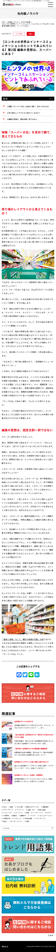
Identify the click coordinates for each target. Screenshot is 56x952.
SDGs (5, 807)
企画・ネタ (31, 810)
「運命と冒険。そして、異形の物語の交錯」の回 (23, 639)
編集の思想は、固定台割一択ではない (22, 119)
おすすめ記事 (25, 22)
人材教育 (6, 815)
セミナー (49, 813)
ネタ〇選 (20, 807)
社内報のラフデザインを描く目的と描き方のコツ (31, 762)
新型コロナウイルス (32, 807)
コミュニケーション (45, 815)
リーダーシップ (38, 813)
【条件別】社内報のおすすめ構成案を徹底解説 (30, 748)
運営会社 (5, 946)
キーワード (19, 813)
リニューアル (7, 813)
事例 (27, 813)
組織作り (23, 815)
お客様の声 (6, 818)
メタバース (17, 818)
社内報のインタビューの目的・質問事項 (28, 775)
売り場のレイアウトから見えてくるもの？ (24, 113)
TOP (3, 22)
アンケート (20, 810)
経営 (27, 821)
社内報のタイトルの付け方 (23, 721)
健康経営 (45, 807)
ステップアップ (8, 810)
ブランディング (40, 818)
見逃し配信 (42, 810)
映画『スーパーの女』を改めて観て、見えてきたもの (28, 106)
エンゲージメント (17, 821)
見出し (5, 821)
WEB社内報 (28, 818)
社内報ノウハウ (12, 22)
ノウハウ (33, 815)
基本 (31, 34)
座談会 (15, 815)
